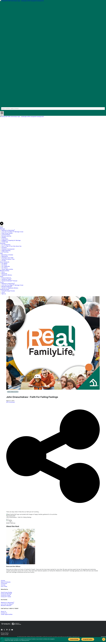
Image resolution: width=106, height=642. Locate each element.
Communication (5, 234)
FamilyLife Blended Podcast (9, 280)
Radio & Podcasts (5, 582)
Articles (3, 580)
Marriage (2, 229)
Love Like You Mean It (7, 604)
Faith (1, 253)
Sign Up (3, 293)
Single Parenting (5, 250)
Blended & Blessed (6, 286)
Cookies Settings (74, 639)
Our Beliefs (4, 263)
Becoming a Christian (7, 255)
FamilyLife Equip (4, 289)
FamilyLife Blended (6, 593)
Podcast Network (6, 278)
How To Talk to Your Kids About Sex (11, 246)
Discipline (4, 247)
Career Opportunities (7, 269)
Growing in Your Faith (7, 257)
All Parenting (4, 252)
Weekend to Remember (8, 230)
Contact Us (4, 613)
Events (2, 282)
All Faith (3, 260)
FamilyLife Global (6, 596)
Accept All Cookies (87, 639)
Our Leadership (5, 266)
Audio (1, 276)
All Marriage (4, 242)
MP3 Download (10, 402)
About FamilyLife (4, 262)
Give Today (4, 586)
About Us (3, 611)
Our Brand (4, 265)
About (3, 272)
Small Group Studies (7, 233)
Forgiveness (4, 239)
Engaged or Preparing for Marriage (11, 240)
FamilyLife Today (6, 279)
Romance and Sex (6, 236)
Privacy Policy (5, 633)
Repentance (4, 256)
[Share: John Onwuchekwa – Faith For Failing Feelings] (53, 509)
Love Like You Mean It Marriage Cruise (12, 231)
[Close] (103, 639)
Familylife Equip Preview (8, 291)
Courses (3, 585)
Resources (4, 273)
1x (10, 521)
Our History (4, 267)
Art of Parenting (5, 244)
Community (4, 583)
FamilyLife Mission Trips (7, 259)
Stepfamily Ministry (6, 275)
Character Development (7, 249)
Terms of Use (4, 634)
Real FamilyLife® (13, 391)
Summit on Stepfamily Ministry (9, 288)
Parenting (2, 243)
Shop (1, 227)
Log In (3, 292)
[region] (53, 639)
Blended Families (4, 270)
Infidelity (3, 237)
